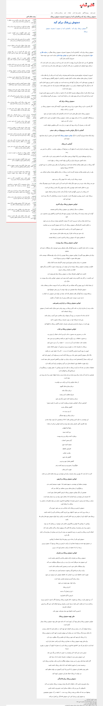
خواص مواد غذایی (77, 12)
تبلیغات (69, 12)
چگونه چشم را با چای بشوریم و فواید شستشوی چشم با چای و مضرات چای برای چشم (19, 59)
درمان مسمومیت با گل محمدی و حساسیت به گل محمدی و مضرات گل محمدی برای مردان (19, 186)
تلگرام (91, 700)
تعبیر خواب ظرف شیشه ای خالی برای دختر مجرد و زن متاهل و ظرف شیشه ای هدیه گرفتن (19, 141)
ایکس (85, 700)
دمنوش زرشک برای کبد (67, 22)
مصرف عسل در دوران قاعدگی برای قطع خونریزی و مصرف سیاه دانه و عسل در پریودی (19, 116)
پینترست (95, 700)
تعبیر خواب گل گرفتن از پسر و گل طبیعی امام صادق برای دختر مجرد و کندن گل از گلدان (19, 53)
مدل (52, 12)
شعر (65, 12)
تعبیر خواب (92, 12)
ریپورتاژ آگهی (85, 12)
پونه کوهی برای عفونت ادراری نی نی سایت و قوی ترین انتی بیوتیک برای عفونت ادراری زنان (19, 173)
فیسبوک (88, 700)
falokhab (87, 701)
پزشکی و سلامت (59, 12)
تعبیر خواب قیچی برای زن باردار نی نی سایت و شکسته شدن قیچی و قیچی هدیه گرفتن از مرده (19, 192)
